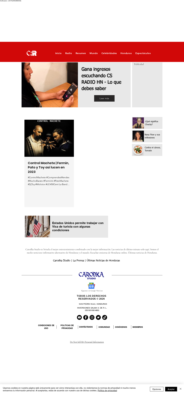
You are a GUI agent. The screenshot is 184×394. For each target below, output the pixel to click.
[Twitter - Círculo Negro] (98, 317)
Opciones (156, 389)
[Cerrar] (180, 389)
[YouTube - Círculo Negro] (79, 317)
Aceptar (171, 389)
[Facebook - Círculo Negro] (85, 317)
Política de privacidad (107, 390)
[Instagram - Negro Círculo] (92, 317)
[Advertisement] (86, 22)
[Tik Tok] (104, 317)
